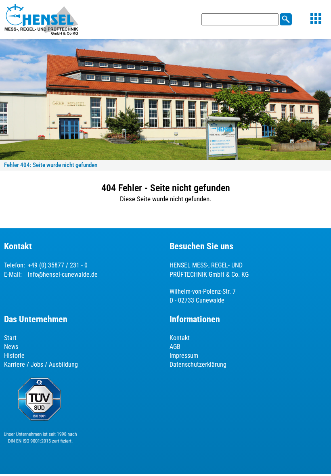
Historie (14, 355)
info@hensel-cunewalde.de (63, 274)
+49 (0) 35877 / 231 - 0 (58, 265)
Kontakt (180, 338)
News (11, 347)
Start (10, 338)
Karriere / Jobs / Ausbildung (41, 364)
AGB (175, 347)
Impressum (184, 355)
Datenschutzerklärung (198, 364)
